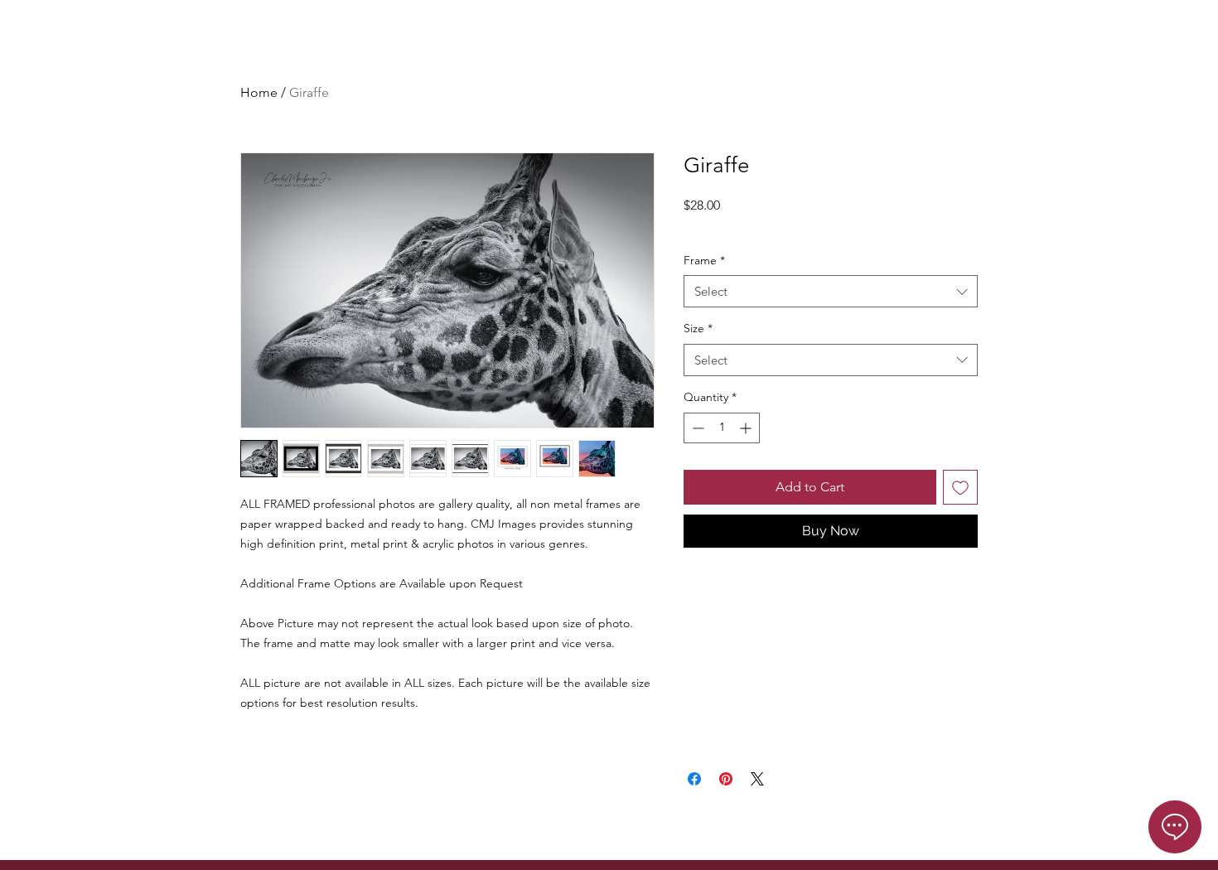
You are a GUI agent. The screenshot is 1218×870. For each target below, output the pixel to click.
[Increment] (747, 427)
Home (259, 92)
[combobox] (831, 291)
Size (698, 328)
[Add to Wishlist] (960, 487)
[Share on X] (757, 779)
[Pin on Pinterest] (726, 779)
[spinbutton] (722, 427)
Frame (704, 260)
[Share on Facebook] (694, 779)
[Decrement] (696, 427)
